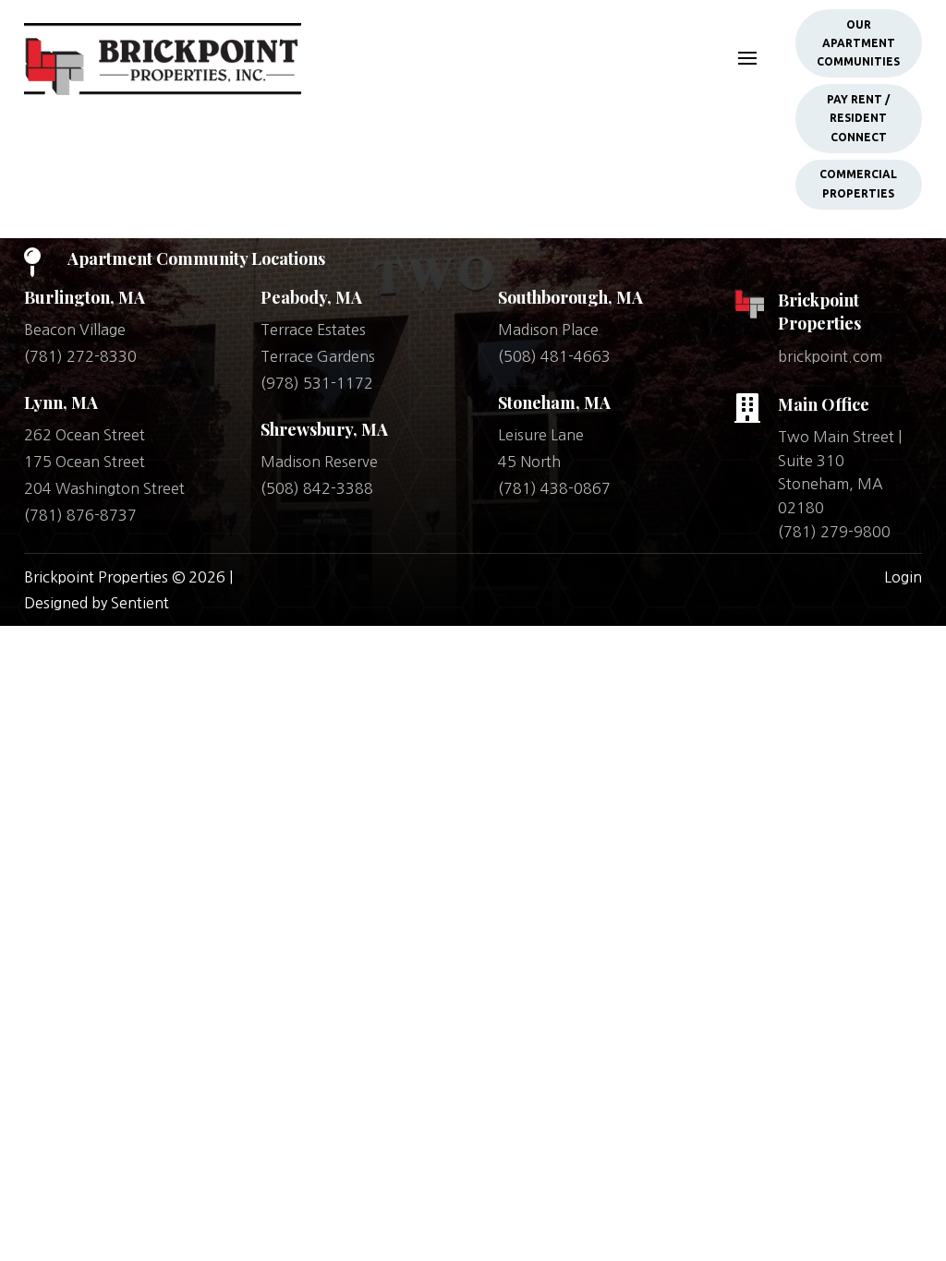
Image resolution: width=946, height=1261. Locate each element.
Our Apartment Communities (858, 43)
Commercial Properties (858, 183)
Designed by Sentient (96, 602)
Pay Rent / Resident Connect (858, 118)
